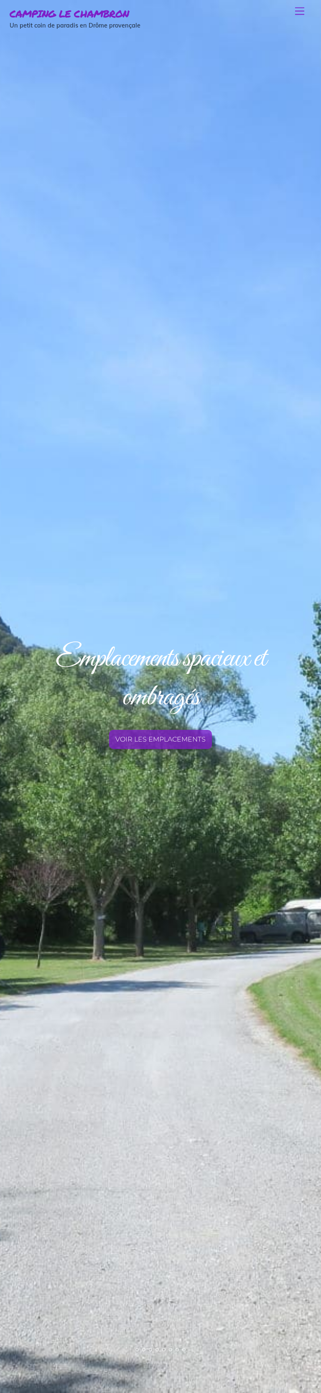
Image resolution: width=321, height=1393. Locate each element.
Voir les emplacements (160, 739)
